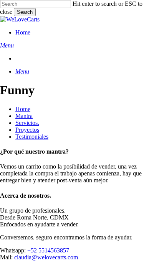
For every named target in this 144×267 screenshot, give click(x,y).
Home (22, 109)
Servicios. (27, 123)
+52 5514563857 (48, 250)
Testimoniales (31, 136)
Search (25, 12)
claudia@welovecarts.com (46, 257)
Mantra (24, 116)
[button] (7, 45)
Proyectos (27, 129)
